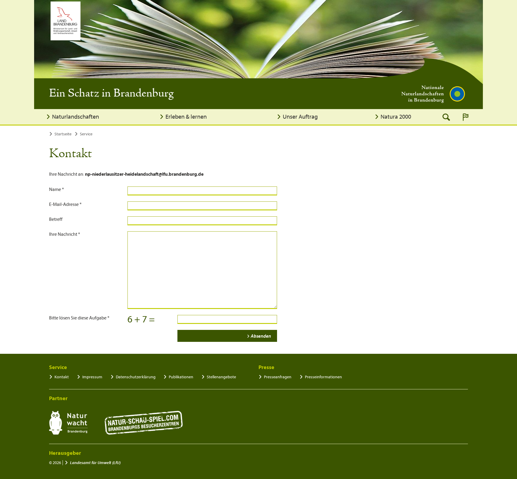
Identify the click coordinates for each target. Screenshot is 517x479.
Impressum (92, 376)
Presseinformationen (323, 376)
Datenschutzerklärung (136, 376)
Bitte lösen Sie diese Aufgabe (79, 318)
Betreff (56, 219)
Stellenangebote (221, 376)
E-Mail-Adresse (65, 204)
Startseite (63, 134)
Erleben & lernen (186, 116)
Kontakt (61, 376)
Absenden (261, 336)
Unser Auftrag (300, 116)
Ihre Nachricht (64, 234)
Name (56, 189)
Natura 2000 (396, 116)
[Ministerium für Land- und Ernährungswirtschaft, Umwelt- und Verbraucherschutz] (65, 20)
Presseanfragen (277, 376)
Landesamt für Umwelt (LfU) (95, 462)
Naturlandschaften (75, 116)
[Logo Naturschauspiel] (144, 423)
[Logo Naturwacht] (68, 423)
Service (86, 134)
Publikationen (181, 376)
